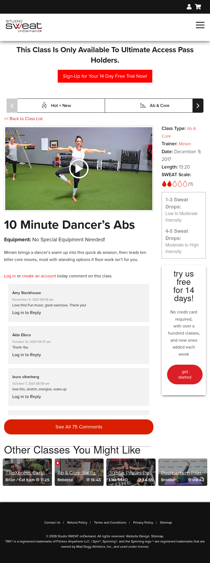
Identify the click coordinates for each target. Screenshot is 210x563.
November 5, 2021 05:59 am (33, 299)
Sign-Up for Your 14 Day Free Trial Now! (105, 76)
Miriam (185, 144)
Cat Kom (27, 479)
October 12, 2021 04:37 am (31, 342)
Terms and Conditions (110, 522)
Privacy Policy (143, 522)
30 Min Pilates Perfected (138, 472)
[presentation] (12, 105)
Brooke (167, 479)
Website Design (138, 536)
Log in (10, 276)
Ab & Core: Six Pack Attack (87, 472)
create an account (39, 276)
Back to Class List (23, 118)
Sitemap (166, 522)
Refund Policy (77, 522)
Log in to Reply (26, 312)
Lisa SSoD (118, 479)
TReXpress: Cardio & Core (35, 472)
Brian (10, 479)
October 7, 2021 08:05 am (30, 383)
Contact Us (52, 522)
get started (184, 374)
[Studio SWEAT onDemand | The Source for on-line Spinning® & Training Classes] (23, 25)
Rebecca (65, 479)
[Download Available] (58, 462)
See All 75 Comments (79, 427)
